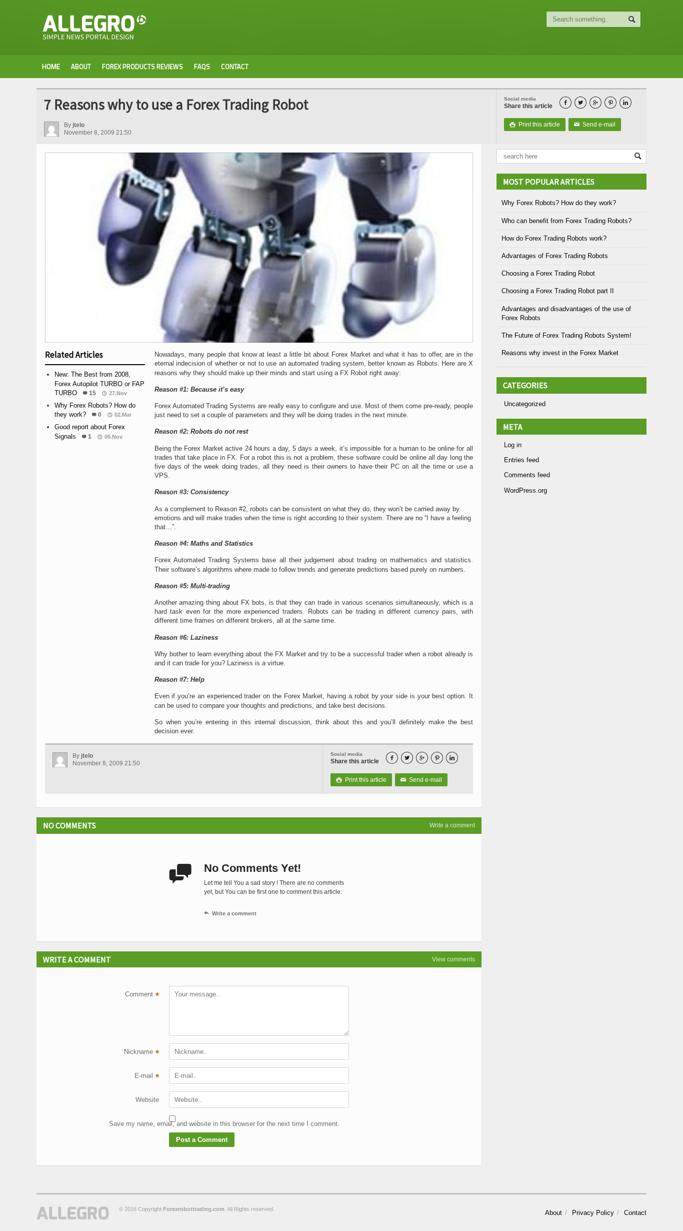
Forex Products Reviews (142, 67)
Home (51, 67)
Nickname (141, 1053)
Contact (234, 67)
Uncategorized (525, 404)
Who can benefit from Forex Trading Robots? (567, 221)
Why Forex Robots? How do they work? (559, 203)
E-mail (146, 1077)
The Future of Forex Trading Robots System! (567, 335)
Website (147, 1099)
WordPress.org (525, 490)
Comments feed (527, 475)
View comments (453, 959)
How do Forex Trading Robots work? (554, 238)
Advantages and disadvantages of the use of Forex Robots (566, 313)
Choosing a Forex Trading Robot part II (558, 291)
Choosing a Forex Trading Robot (548, 273)
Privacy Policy (593, 1212)
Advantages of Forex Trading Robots (555, 256)
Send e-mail (595, 124)
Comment (142, 995)
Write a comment (452, 825)
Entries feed (521, 460)
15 (92, 393)
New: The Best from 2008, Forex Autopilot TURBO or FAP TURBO (99, 383)
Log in (513, 445)
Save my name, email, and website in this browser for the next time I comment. (134, 1123)
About (81, 67)
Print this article (535, 124)
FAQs (202, 67)
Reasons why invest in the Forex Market (560, 353)
